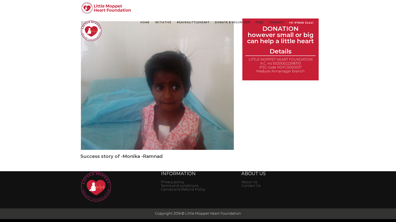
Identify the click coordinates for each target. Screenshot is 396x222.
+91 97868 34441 (301, 22)
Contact (276, 22)
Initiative (163, 22)
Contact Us (250, 186)
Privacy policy (172, 182)
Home (145, 22)
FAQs (260, 22)
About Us (249, 182)
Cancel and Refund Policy (183, 189)
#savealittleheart (193, 22)
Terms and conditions (179, 186)
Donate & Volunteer (232, 22)
